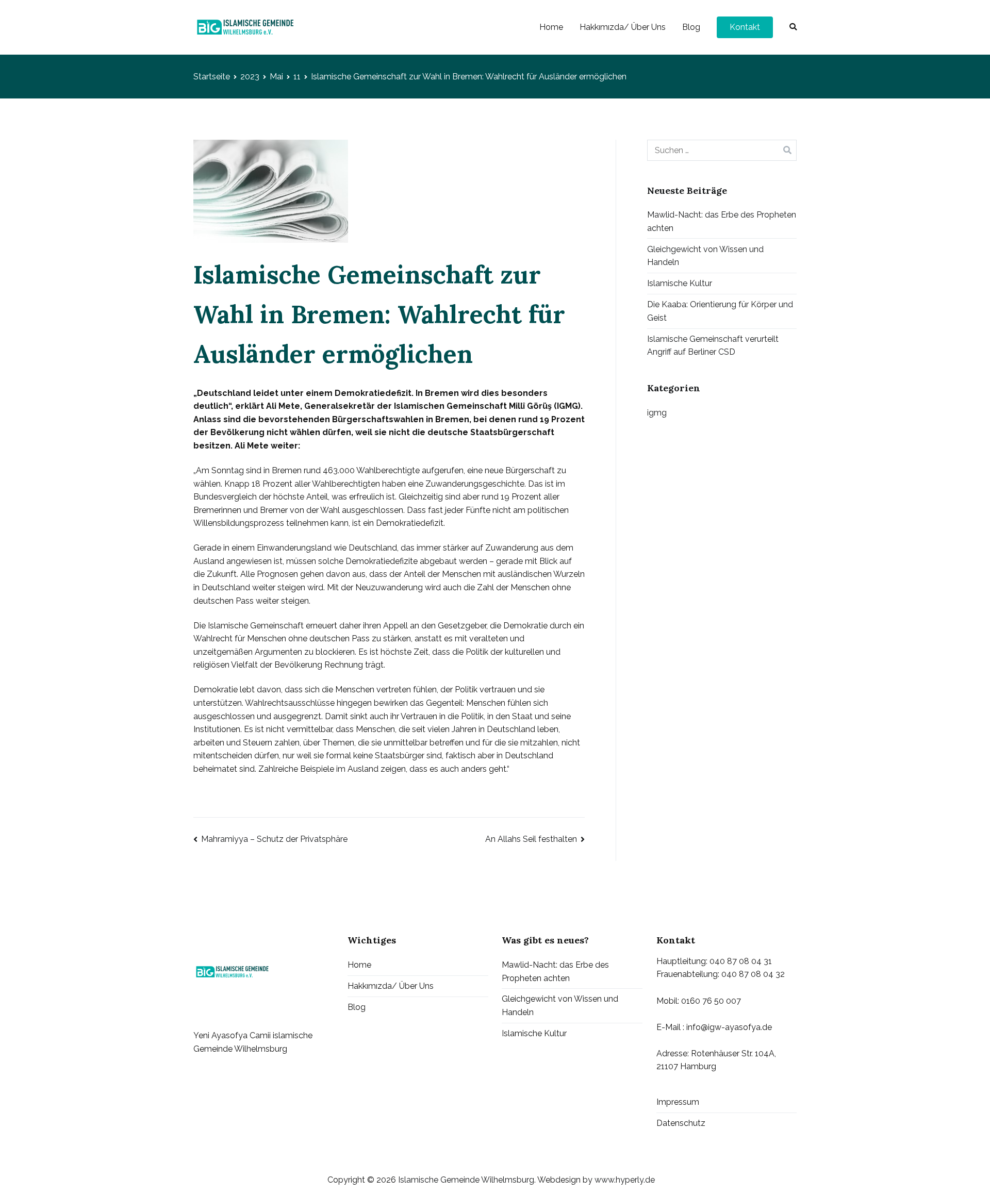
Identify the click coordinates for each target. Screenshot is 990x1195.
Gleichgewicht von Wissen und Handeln (705, 256)
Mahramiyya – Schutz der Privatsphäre (274, 839)
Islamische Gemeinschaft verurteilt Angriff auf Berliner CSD (713, 345)
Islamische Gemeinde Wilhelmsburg (466, 1180)
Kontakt (745, 27)
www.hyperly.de (625, 1180)
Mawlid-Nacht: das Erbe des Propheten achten (721, 221)
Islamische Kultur (679, 283)
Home (551, 27)
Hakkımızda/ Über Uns (623, 27)
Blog (691, 27)
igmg (657, 413)
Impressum (677, 1102)
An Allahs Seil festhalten (531, 839)
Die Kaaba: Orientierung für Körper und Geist (720, 311)
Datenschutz (680, 1123)
